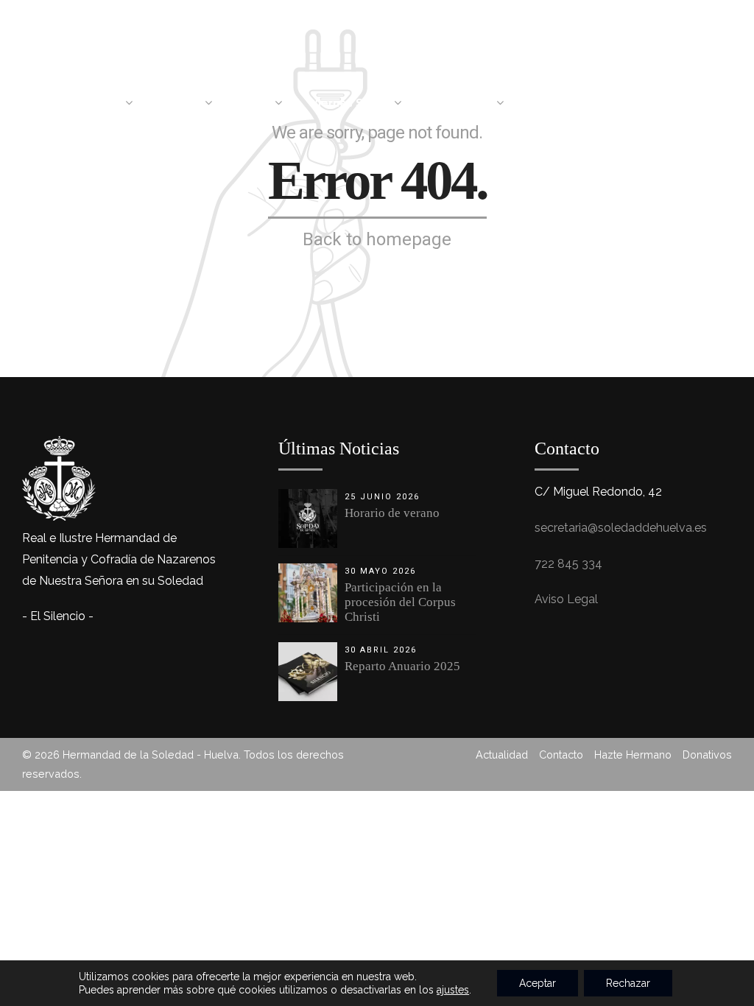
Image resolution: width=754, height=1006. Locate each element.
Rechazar (628, 983)
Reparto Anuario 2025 (402, 666)
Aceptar (537, 983)
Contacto (561, 754)
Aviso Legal (566, 599)
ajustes (453, 990)
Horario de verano (392, 513)
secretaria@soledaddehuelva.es (621, 528)
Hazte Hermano (633, 754)
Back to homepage (377, 239)
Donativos (707, 754)
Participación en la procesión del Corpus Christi (400, 602)
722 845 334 (568, 564)
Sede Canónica (575, 103)
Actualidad (689, 103)
